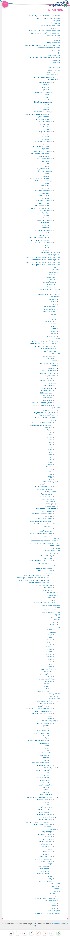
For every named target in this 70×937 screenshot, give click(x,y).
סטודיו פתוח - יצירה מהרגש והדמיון (38, 740)
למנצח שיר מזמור (43, 235)
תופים (50, 479)
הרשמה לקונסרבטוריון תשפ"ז (47, 415)
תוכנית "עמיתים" (47, 590)
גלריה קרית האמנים (54, 70)
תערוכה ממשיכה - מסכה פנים (40, 208)
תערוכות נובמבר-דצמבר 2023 (43, 191)
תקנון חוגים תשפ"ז (50, 630)
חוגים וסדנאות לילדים (45, 819)
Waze (58, 292)
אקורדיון (49, 437)
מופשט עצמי (45, 144)
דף (59, 53)
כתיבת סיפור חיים (47, 847)
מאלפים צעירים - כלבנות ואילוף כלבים (37, 822)
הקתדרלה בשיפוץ (43, 117)
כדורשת (53, 324)
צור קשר (57, 615)
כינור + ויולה (48, 457)
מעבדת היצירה (44, 780)
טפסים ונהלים (55, 883)
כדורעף (53, 319)
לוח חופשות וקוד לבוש (49, 376)
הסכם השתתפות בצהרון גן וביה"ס (50, 289)
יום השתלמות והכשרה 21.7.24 (43, 487)
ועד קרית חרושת (47, 827)
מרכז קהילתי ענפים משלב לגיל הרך (45, 701)
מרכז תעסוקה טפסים (46, 573)
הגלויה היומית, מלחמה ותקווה (40, 154)
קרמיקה (50, 876)
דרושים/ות (56, 888)
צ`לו (50, 472)
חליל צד (49, 447)
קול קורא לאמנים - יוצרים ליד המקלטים (44, 341)
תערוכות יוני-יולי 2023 (45, 210)
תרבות (58, 339)
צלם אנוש (46, 176)
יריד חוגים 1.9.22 (54, 267)
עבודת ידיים (45, 136)
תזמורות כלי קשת (47, 511)
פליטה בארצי (45, 186)
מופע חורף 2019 (47, 400)
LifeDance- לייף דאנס (45, 881)
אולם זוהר (57, 538)
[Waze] (31, 933)
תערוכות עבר (52, 80)
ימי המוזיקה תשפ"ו (46, 494)
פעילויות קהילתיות (54, 694)
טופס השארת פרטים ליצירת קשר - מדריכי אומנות (45, 33)
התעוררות (46, 247)
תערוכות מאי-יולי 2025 (45, 122)
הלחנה (50, 445)
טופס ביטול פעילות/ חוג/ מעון (51, 612)
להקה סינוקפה (48, 536)
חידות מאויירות (51, 279)
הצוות (54, 622)
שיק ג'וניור (49, 716)
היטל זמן (46, 90)
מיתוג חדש (52, 896)
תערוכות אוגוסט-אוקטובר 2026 (43, 77)
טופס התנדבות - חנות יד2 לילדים (42, 713)
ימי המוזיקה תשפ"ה (46, 496)
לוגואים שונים (52, 893)
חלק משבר (45, 250)
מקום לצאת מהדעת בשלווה (40, 146)
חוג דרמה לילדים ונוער (49, 356)
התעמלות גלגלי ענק (50, 307)
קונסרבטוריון (56, 408)
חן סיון (47, 689)
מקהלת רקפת (48, 516)
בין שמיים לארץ (44, 166)
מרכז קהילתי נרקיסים (49, 768)
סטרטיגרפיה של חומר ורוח (52, 35)
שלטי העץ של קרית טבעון (48, 348)
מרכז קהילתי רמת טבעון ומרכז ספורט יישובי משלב (41, 797)
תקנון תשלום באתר (54, 911)
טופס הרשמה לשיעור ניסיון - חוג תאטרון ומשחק (46, 265)
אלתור (50, 435)
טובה (50, 452)
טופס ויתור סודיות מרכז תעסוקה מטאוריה (36, 575)
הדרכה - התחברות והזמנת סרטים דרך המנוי (43, 541)
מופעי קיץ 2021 (47, 395)
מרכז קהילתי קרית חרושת (48, 817)
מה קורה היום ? (55, 886)
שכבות (58, 38)
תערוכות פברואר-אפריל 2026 (43, 92)
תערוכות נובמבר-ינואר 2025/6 (43, 102)
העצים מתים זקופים (43, 168)
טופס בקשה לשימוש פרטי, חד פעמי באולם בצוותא (45, 260)
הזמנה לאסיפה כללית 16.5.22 (50, 548)
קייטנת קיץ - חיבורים (43, 563)
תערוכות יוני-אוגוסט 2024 (44, 159)
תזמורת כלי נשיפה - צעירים (44, 519)
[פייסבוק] (52, 933)
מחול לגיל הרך (51, 368)
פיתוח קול (49, 467)
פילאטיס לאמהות (43, 706)
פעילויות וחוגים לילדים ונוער (44, 723)
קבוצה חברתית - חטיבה (45, 556)
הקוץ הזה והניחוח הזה (42, 196)
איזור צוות (57, 891)
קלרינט (50, 474)
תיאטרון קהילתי (51, 358)
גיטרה (50, 442)
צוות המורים (52, 383)
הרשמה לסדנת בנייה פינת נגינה (50, 252)
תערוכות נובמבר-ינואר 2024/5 (43, 141)
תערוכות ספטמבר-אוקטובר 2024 (42, 151)
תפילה (47, 183)
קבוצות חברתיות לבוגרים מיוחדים (42, 585)
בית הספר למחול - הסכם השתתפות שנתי (47, 294)
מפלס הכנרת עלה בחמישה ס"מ (39, 178)
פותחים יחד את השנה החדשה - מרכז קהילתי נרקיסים (44, 16)
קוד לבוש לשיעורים (46, 378)
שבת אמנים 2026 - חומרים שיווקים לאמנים (43, 344)
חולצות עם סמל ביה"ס (49, 610)
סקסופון (50, 464)
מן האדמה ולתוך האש (42, 119)
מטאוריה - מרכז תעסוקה (45, 570)
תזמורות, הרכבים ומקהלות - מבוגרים (45, 524)
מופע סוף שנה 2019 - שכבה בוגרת (42, 405)
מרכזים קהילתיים (54, 699)
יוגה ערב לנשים (44, 755)
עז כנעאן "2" (45, 149)
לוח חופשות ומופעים (46, 381)
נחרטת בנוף (45, 198)
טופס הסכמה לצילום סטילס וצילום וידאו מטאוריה (34, 580)
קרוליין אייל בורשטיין (43, 691)
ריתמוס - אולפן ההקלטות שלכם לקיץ (41, 425)
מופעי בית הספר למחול (49, 388)
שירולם (46, 738)
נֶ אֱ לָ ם (46, 107)
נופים (47, 129)
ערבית (47, 99)
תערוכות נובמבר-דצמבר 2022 (43, 242)
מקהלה (50, 462)
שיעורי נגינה (52, 420)
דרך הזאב (46, 134)
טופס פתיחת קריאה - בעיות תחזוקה (45, 898)
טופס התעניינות (51, 593)
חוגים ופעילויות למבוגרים (44, 807)
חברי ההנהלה (52, 625)
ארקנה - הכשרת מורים (49, 482)
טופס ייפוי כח (56, 50)
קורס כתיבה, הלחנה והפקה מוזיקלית (45, 413)
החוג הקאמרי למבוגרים (45, 531)
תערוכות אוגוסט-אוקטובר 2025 (43, 112)
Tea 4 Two (45, 213)
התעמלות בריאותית (50, 309)
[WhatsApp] (58, 933)
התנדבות (53, 600)
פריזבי (54, 329)
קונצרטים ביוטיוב (51, 501)
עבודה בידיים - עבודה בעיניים (40, 240)
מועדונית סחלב (47, 558)
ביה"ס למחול (56, 361)
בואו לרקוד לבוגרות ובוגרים (48, 373)
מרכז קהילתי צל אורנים (49, 721)
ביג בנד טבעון (48, 526)
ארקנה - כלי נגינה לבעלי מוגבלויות (42, 422)
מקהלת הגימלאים (43, 866)
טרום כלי (49, 430)
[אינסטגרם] (38, 933)
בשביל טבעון (56, 270)
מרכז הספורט (55, 297)
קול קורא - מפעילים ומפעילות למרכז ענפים (39, 708)
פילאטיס (53, 326)
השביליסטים (52, 274)
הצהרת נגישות (55, 617)
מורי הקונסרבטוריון (50, 504)
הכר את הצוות (48, 681)
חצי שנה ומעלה (55, 23)
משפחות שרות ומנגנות (49, 410)
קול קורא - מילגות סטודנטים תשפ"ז (45, 602)
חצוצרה (50, 450)
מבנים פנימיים (44, 124)
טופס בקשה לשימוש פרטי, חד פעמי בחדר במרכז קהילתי (43, 257)
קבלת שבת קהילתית (46, 844)
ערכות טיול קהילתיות (49, 282)
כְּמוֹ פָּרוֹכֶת (45, 225)
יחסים (47, 245)
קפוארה (53, 331)
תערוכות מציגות (51, 75)
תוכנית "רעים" (48, 588)
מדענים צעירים (44, 743)
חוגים (58, 627)
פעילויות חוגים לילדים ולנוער (43, 770)
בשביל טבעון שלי (51, 284)
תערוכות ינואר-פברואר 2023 (43, 230)
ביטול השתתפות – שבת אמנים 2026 (45, 346)
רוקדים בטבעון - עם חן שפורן (40, 763)
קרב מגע (53, 334)
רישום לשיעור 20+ (54, 60)
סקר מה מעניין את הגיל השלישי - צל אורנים (47, 913)
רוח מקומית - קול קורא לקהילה (43, 824)
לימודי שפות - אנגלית (45, 842)
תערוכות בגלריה (55, 546)
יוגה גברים (46, 787)
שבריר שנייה (45, 228)
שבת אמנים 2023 (54, 67)
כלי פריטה (49, 459)
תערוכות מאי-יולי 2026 (45, 82)
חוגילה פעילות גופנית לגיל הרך (47, 311)
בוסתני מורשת (51, 696)
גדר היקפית (45, 87)
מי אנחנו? (57, 620)
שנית (47, 97)
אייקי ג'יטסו (52, 299)
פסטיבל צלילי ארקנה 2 (45, 484)
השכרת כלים (48, 427)
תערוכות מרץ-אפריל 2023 (44, 220)
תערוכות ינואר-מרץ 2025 (44, 131)
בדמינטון (53, 302)
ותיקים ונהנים (52, 829)
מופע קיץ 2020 (47, 398)
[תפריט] (5, 4)
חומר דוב (46, 218)
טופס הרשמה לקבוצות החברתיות (50, 25)
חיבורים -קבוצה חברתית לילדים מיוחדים (40, 560)
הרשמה (54, 366)
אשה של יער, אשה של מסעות (40, 203)
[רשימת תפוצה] (18, 933)
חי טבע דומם (45, 233)
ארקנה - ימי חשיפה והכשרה (44, 489)
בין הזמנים (45, 85)
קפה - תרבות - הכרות (46, 856)
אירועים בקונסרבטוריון (49, 491)
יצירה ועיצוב (45, 736)
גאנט (54, 903)
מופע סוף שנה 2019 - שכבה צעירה (42, 403)
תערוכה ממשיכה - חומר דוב (40, 205)
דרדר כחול (45, 127)
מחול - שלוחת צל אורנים (48, 371)
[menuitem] (33, 15)
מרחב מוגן (46, 164)
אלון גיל (46, 686)
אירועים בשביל (51, 287)
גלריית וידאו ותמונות (50, 385)
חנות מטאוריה (52, 597)
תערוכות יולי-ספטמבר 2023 (43, 201)
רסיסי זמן (57, 40)
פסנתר (50, 469)
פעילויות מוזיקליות (50, 506)
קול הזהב (49, 528)
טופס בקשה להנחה (54, 255)
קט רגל (50, 676)
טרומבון (50, 454)
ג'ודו (54, 304)
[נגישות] (11, 933)
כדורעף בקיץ (48, 321)
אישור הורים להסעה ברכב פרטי (43, 568)
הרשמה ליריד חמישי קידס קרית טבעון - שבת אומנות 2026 (42, 45)
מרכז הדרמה (56, 353)
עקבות (47, 104)
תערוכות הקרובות (50, 72)
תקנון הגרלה (56, 21)
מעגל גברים (45, 790)
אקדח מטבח (45, 193)
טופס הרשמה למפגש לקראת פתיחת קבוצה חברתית (44, 30)
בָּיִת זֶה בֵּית (45, 188)
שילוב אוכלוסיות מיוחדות (52, 551)
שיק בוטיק (57, 607)
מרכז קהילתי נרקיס (50, 671)
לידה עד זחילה (55, 28)
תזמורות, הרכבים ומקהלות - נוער (46, 509)
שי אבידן (46, 684)
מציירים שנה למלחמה (49, 351)
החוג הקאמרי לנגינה (43, 874)
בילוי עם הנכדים (47, 851)
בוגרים (54, 565)
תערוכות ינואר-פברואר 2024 (43, 181)
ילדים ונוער (52, 553)
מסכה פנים (45, 215)
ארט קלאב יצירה (44, 812)
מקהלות (49, 864)
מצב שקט (46, 109)
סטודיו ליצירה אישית (46, 674)
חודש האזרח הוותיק (54, 55)
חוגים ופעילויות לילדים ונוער (44, 800)
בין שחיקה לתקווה (43, 156)
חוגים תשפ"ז (56, 62)
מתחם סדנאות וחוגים (46, 703)
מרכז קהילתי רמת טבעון (48, 669)
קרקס (47, 802)
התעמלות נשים (47, 839)
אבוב (50, 432)
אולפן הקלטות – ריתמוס (48, 499)
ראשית (47, 95)
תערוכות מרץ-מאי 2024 (45, 171)
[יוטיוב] (45, 933)
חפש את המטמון (51, 277)
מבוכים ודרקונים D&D (42, 777)
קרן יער (50, 477)
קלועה (47, 173)
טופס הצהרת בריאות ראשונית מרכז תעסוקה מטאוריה (33, 578)
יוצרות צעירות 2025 (46, 390)
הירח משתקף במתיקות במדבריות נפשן (37, 114)
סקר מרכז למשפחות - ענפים (43, 711)
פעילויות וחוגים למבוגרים (44, 753)
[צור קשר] (25, 933)
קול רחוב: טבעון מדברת (53, 43)
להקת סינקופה (44, 869)
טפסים (54, 906)
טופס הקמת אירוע (50, 901)
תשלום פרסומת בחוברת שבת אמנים (49, 48)
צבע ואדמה (45, 161)
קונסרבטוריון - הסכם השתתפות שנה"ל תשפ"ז (42, 417)
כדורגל (54, 316)
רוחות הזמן (45, 139)
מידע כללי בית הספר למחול (47, 363)
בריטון (50, 440)
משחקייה (49, 718)
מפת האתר (65, 924)
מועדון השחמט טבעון (46, 795)
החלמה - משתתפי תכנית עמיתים (39, 238)
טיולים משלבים (51, 272)
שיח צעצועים (45, 223)
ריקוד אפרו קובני (51, 336)
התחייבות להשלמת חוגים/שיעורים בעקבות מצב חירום (44, 58)
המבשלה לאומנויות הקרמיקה (51, 605)
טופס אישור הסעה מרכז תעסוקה (39, 583)
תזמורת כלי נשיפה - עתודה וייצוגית (41, 514)
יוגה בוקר (53, 314)
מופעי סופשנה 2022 (46, 393)
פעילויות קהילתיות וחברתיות (43, 765)
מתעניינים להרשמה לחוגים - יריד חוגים (48, 18)
